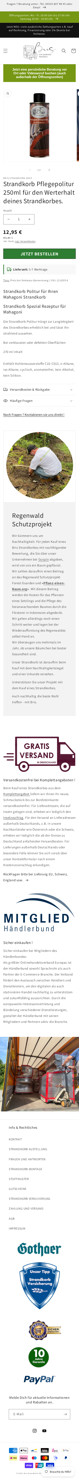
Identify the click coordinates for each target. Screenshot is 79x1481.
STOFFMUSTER (19, 1179)
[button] (5, 51)
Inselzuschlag (13, 817)
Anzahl (7, 210)
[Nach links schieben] (30, 170)
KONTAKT (15, 1139)
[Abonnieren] (65, 1414)
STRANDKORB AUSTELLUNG (28, 1149)
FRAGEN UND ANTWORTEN (27, 1159)
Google (43, 559)
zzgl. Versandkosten (25, 241)
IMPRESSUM (17, 1228)
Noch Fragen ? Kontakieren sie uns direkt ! (34, 414)
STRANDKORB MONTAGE (25, 1169)
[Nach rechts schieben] (49, 170)
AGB (12, 1219)
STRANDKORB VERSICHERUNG (29, 1199)
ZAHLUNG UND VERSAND (26, 1208)
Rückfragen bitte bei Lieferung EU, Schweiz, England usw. (35, 877)
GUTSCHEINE (18, 1189)
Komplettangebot (16, 794)
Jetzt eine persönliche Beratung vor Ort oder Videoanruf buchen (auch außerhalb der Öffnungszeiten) (39, 73)
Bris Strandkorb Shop (34, 1473)
